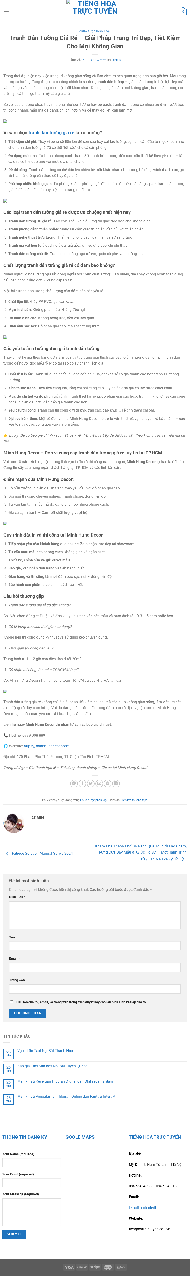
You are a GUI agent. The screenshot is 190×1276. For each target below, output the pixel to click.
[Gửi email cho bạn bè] (99, 783)
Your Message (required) (20, 1194)
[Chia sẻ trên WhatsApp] (74, 783)
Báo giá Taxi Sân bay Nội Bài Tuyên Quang (52, 1066)
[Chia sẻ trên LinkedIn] (116, 783)
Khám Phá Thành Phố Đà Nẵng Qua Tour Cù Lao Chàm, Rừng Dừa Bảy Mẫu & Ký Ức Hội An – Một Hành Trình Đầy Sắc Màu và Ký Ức (141, 853)
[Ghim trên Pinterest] (107, 783)
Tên (13, 937)
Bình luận (17, 897)
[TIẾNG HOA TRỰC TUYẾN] (95, 11)
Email (14, 959)
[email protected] (142, 1208)
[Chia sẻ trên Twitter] (91, 783)
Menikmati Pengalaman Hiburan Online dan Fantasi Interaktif (67, 1096)
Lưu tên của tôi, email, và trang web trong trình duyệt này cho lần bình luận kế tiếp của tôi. (82, 1002)
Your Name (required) (18, 1154)
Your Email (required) (18, 1174)
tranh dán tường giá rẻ (50, 132)
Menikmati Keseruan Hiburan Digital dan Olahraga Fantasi (65, 1081)
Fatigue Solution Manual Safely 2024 (42, 853)
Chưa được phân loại (95, 31)
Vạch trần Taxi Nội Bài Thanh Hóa (45, 1051)
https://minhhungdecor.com (47, 746)
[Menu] (6, 11)
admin (117, 60)
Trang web (17, 980)
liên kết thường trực (134, 800)
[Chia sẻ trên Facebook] (82, 783)
